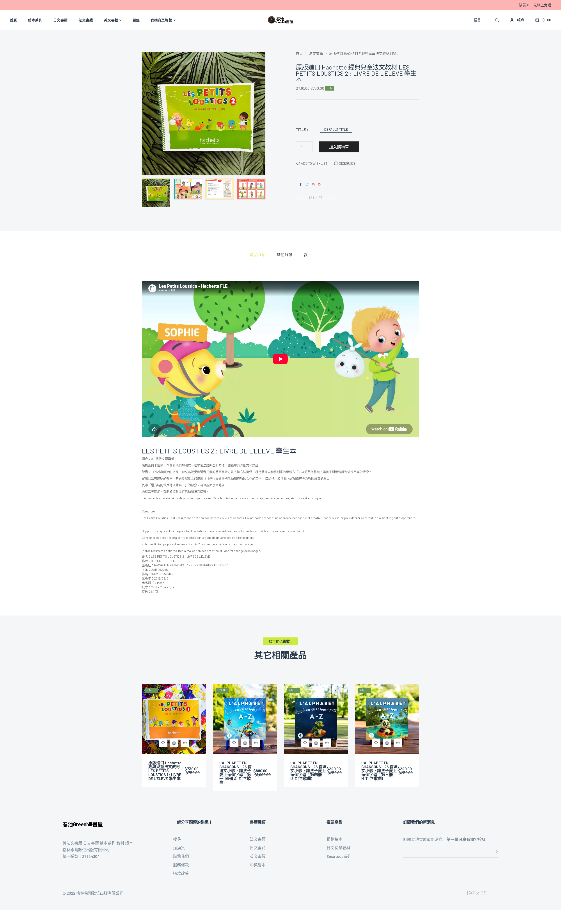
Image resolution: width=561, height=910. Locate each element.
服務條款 (181, 864)
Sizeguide (347, 163)
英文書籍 (258, 856)
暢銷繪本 (334, 839)
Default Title (336, 129)
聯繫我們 (181, 856)
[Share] (313, 184)
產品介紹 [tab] (258, 255)
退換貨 (179, 847)
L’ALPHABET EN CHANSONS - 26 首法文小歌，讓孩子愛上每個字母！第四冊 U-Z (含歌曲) (237, 770)
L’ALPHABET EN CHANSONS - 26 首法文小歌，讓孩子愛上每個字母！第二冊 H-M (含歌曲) (379, 770)
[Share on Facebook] (300, 184)
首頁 (299, 53)
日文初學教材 (338, 847)
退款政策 (181, 873)
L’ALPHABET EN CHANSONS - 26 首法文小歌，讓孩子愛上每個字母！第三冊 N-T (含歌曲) (308, 770)
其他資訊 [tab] (284, 255)
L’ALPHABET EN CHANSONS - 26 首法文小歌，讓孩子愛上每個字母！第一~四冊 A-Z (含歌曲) (164, 772)
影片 (307, 255)
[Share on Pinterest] (319, 184)
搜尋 (177, 839)
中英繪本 (258, 864)
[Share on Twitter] (307, 184)
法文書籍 (316, 53)
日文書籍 (258, 847)
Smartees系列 (339, 856)
